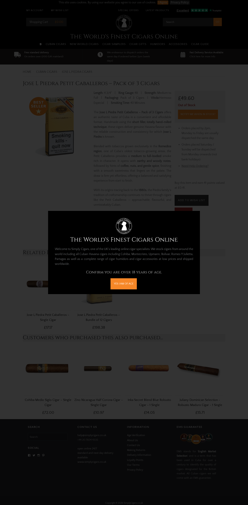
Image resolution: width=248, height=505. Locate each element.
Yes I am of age (123, 283)
